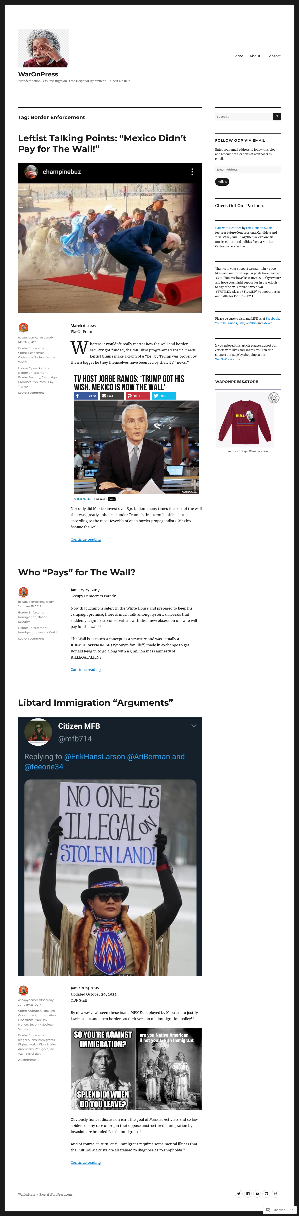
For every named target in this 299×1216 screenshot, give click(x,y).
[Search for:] (244, 116)
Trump (23, 386)
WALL (53, 632)
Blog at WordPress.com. (55, 1195)
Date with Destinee (228, 228)
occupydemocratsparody (36, 337)
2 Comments (27, 1059)
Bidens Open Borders (33, 368)
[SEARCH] (277, 116)
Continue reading (86, 539)
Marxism (41, 1020)
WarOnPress (38, 74)
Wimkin (251, 323)
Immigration (27, 617)
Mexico (43, 632)
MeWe (267, 323)
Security (24, 621)
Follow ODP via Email (240, 140)
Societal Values (45, 357)
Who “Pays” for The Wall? (77, 572)
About (255, 56)
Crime (22, 352)
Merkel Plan (37, 1044)
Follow (222, 182)
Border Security (29, 377)
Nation (42, 617)
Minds (232, 323)
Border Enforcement (32, 348)
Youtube (221, 323)
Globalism (25, 357)
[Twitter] (239, 1194)
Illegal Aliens (27, 1040)
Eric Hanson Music (259, 228)
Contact (274, 56)
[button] (103, 1069)
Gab (241, 323)
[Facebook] (248, 1194)
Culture (33, 1010)
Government (27, 1015)
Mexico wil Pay (43, 382)
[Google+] (257, 1194)
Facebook (272, 319)
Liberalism (25, 1020)
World (22, 362)
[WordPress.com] (275, 1194)
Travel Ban (33, 1053)
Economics (36, 352)
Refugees (41, 1049)
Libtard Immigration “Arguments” (95, 702)
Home (237, 56)
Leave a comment (31, 392)
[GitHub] (266, 1194)
